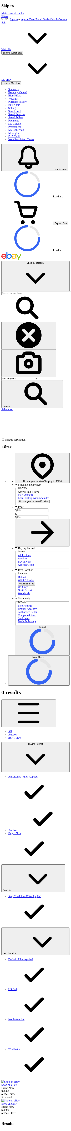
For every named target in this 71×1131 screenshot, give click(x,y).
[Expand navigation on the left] (28, 713)
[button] (32, 394)
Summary (13, 89)
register (25, 19)
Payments (13, 120)
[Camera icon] (28, 363)
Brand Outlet (43, 19)
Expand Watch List (12, 52)
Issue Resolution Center (21, 139)
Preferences (14, 126)
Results (20, 13)
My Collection (16, 129)
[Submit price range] (42, 533)
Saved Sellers (15, 117)
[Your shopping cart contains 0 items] (27, 223)
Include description (15, 439)
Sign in (14, 19)
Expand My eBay (11, 83)
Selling (12, 108)
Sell (3, 22)
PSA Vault (14, 136)
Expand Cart (60, 223)
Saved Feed (14, 111)
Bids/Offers (14, 95)
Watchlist (13, 98)
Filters (4, 16)
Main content (8, 13)
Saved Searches (16, 114)
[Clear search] (28, 335)
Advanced (7, 409)
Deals (32, 19)
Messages (13, 133)
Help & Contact (58, 19)
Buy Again (14, 104)
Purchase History (17, 101)
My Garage (14, 123)
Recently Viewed (17, 92)
